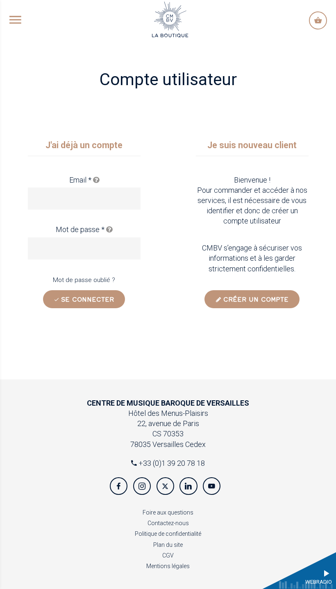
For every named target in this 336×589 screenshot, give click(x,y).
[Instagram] (142, 486)
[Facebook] (118, 486)
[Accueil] (170, 18)
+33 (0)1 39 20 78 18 (171, 463)
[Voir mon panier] (318, 20)
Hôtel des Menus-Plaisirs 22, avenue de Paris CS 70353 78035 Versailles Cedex (168, 424)
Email (80, 180)
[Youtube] (211, 486)
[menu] (15, 20)
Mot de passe (80, 229)
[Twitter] (165, 486)
